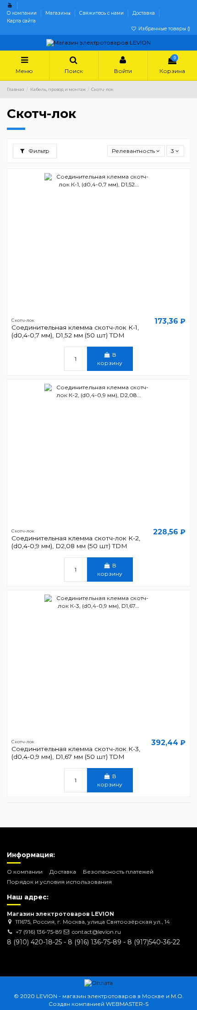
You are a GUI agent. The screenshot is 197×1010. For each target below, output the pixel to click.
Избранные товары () (163, 29)
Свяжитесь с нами (102, 13)
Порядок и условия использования (59, 881)
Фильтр (38, 150)
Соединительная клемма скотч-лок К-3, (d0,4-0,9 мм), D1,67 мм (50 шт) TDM (75, 752)
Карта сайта (21, 21)
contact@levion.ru (96, 931)
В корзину (109, 358)
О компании (22, 13)
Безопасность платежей (118, 871)
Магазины (58, 13)
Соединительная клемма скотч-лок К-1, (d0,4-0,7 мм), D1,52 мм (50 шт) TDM (75, 331)
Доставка (144, 13)
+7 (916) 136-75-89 (39, 931)
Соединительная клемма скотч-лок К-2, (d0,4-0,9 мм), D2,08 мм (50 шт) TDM (75, 541)
